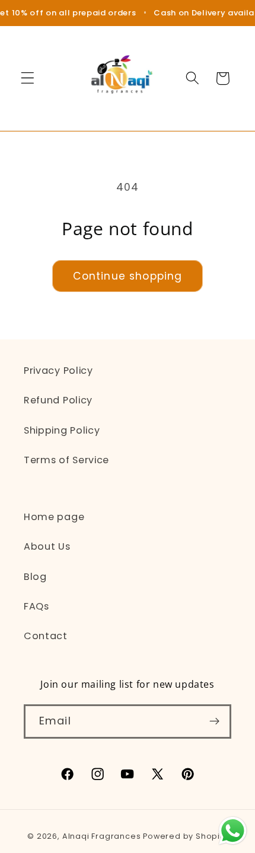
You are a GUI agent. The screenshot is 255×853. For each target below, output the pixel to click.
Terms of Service (66, 460)
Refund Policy (58, 400)
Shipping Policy (62, 430)
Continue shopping (128, 276)
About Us (47, 546)
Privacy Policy (58, 370)
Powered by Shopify (185, 836)
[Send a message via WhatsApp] (232, 830)
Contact (46, 636)
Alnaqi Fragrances (101, 836)
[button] (27, 78)
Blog (35, 576)
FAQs (36, 606)
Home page (54, 517)
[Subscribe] (214, 721)
